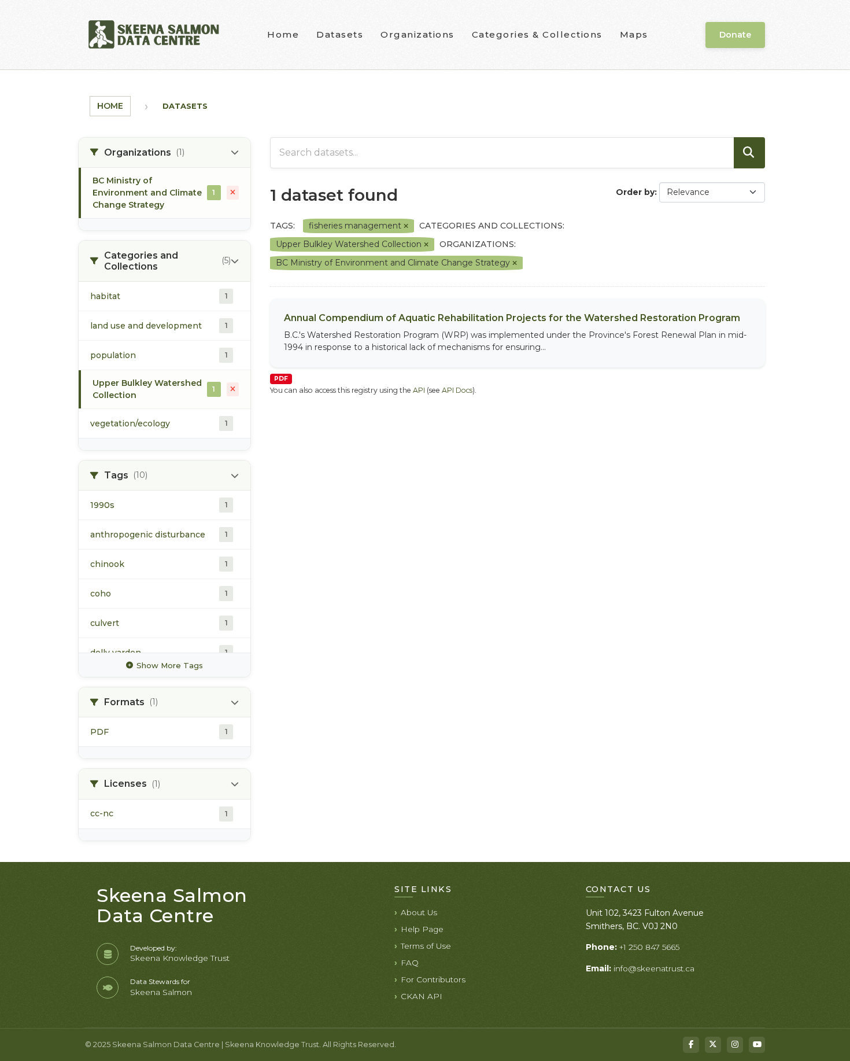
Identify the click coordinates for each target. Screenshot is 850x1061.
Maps (634, 34)
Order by (635, 192)
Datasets (339, 34)
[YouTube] (757, 1045)
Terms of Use (426, 946)
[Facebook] (691, 1045)
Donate (735, 35)
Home (283, 34)
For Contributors (433, 979)
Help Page (422, 929)
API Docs (457, 390)
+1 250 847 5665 (649, 947)
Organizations (417, 34)
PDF (281, 378)
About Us (419, 912)
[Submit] (749, 152)
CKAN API (421, 996)
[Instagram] (735, 1045)
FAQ (410, 962)
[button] (164, 153)
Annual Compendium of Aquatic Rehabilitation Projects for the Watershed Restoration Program (512, 317)
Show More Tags (169, 665)
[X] (713, 1045)
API (419, 390)
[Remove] (406, 226)
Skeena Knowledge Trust (180, 958)
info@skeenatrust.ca (654, 968)
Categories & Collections (537, 34)
